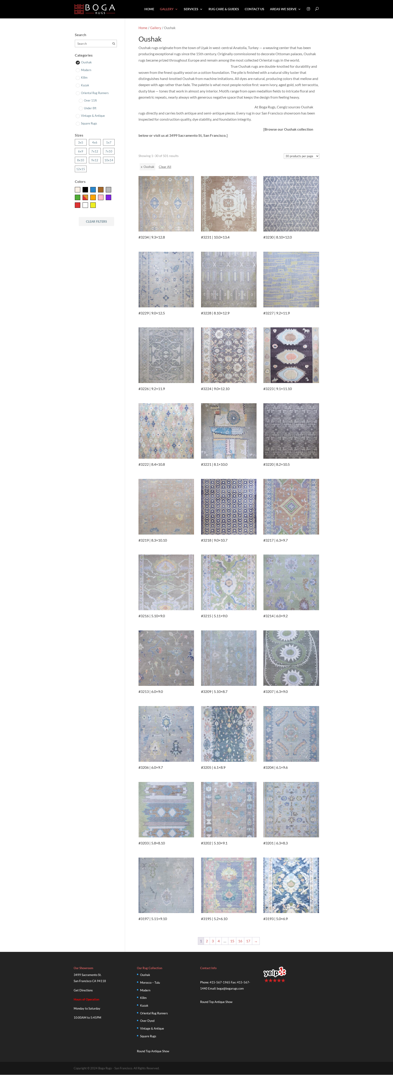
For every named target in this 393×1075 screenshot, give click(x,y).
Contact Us (254, 9)
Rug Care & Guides (224, 9)
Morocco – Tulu (150, 982)
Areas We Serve (283, 9)
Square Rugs (148, 1036)
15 (232, 941)
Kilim (143, 998)
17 (248, 941)
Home (149, 9)
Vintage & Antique (152, 1028)
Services (191, 9)
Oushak (145, 975)
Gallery (167, 9)
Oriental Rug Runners (154, 1013)
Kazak (144, 1005)
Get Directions (83, 990)
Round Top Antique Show (153, 1051)
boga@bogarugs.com (230, 988)
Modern (145, 990)
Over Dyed (147, 1021)
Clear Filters (96, 221)
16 (240, 941)
